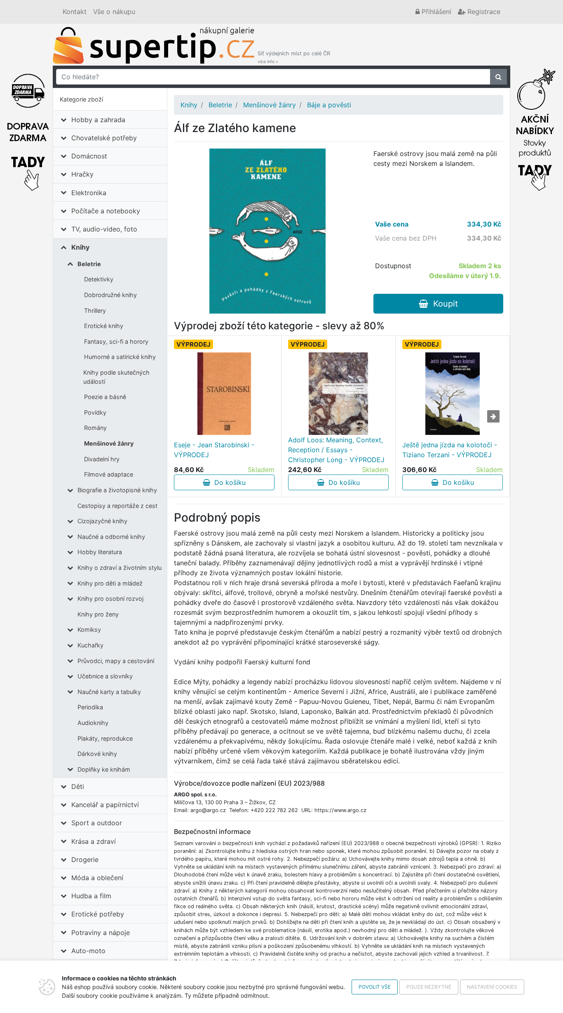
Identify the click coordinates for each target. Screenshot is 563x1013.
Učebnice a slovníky (105, 676)
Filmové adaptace (108, 474)
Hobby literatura (99, 551)
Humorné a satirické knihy (120, 356)
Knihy (80, 247)
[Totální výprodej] (535, 127)
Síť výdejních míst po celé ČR (294, 57)
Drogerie (85, 859)
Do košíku (228, 482)
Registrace (482, 11)
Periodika (90, 707)
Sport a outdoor (96, 823)
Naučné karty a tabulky (109, 691)
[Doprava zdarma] (28, 127)
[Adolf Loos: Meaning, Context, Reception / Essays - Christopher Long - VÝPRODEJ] (338, 393)
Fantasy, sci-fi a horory (116, 341)
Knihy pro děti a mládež (110, 583)
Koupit (443, 304)
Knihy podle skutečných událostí (116, 377)
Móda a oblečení (97, 878)
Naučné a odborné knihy (111, 536)
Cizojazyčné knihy (102, 520)
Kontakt (75, 11)
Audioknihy (92, 722)
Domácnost (89, 156)
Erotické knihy (103, 325)
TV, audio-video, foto (104, 229)
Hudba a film (91, 896)
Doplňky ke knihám (103, 769)
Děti (77, 786)
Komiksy (89, 629)
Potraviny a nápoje (100, 932)
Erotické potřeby (97, 914)
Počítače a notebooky (105, 211)
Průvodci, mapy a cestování (115, 660)
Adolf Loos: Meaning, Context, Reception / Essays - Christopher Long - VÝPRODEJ (336, 450)
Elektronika (88, 193)
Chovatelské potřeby (104, 138)
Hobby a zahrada (98, 120)
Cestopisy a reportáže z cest (117, 505)
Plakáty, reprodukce (105, 738)
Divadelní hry (102, 459)
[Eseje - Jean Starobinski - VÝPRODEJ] (224, 393)
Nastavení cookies (492, 987)
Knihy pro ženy (98, 614)
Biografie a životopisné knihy (117, 490)
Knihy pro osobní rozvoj (110, 598)
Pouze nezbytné (428, 987)
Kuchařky (90, 645)
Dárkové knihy (97, 753)
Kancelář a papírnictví (105, 804)
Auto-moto (88, 951)
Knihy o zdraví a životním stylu (119, 567)
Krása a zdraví (93, 841)
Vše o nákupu (114, 11)
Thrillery (95, 310)
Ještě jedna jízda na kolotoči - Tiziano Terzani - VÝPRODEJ (449, 450)
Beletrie (89, 263)
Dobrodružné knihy (110, 294)
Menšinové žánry (109, 443)
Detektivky (98, 279)
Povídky (95, 412)
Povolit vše (375, 987)
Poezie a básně (105, 396)
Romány (95, 427)
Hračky (82, 174)
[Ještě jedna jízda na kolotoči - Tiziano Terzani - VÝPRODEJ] (452, 393)
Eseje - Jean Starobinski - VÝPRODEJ (214, 450)
